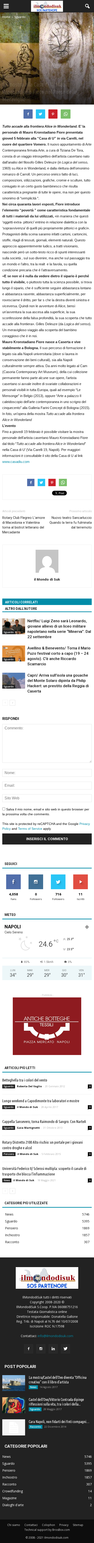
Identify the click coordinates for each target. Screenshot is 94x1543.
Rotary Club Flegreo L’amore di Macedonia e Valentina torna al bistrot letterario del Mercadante (23, 525)
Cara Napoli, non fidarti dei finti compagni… (59, 1422)
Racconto (12, 1242)
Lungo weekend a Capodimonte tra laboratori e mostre (40, 1101)
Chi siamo (13, 1525)
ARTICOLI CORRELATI (21, 602)
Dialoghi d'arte (13, 1505)
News (7, 1180)
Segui (36, 876)
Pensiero (9, 1154)
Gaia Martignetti (28, 1127)
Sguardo (8, 76)
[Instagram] (40, 1348)
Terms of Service (30, 828)
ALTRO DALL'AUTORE (21, 609)
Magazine (9, 1498)
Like (13, 876)
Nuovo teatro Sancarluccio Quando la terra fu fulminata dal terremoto (71, 522)
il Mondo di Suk (47, 579)
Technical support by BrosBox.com (47, 1530)
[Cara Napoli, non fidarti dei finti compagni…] (13, 1427)
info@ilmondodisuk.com (55, 1336)
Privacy (63, 1525)
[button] (87, 6)
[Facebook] (28, 1348)
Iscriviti (81, 876)
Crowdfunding (12, 1491)
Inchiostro (12, 1235)
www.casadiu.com (16, 462)
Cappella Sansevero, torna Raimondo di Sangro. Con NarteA (44, 1121)
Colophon (48, 1525)
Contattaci (31, 1525)
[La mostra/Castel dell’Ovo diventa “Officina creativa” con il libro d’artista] (13, 1383)
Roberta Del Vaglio (29, 1086)
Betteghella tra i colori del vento (24, 1080)
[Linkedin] (53, 1348)
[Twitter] (65, 1348)
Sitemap (78, 1525)
